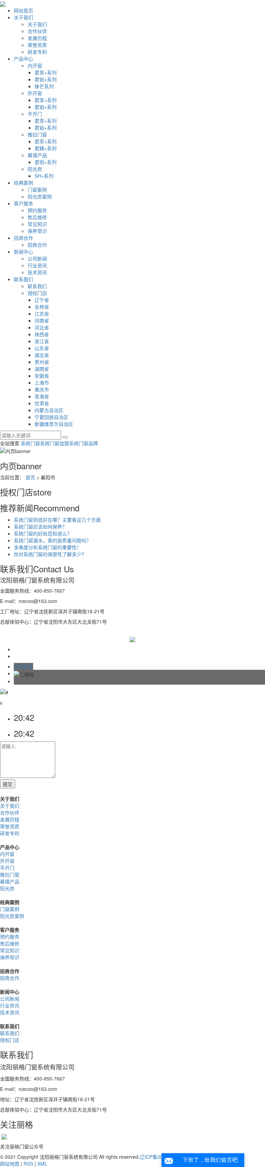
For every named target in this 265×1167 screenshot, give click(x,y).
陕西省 (42, 334)
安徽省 (42, 375)
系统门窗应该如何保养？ (40, 526)
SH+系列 (44, 175)
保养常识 (37, 230)
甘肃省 (42, 403)
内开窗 (35, 65)
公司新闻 (37, 258)
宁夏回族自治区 (51, 416)
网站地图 (9, 1163)
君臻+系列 (46, 148)
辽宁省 (42, 299)
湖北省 (42, 354)
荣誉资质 (37, 44)
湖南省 (42, 368)
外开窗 (35, 93)
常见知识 (37, 224)
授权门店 (37, 292)
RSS (28, 1163)
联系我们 (23, 279)
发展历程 (37, 37)
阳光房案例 (40, 196)
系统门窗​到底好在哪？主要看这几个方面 (57, 519)
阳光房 (35, 168)
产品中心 (23, 58)
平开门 (35, 113)
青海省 (42, 396)
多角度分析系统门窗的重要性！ (47, 547)
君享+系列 (46, 72)
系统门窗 (30, 443)
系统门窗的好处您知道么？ (43, 533)
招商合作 (23, 237)
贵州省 (42, 361)
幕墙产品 (37, 155)
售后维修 (37, 217)
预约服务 (37, 210)
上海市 (42, 382)
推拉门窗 (37, 134)
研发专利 (37, 51)
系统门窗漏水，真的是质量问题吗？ (52, 540)
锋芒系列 (44, 86)
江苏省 (42, 313)
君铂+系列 (46, 79)
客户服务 (23, 203)
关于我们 (23, 17)
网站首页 (23, 10)
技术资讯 (37, 272)
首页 (30, 477)
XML (42, 1163)
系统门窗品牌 (83, 443)
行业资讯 (37, 265)
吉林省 (42, 306)
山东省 (42, 348)
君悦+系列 (46, 161)
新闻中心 (23, 251)
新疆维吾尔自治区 (54, 423)
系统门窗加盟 (54, 443)
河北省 (42, 327)
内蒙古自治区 (49, 410)
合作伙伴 (37, 31)
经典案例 (23, 182)
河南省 (42, 320)
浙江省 (42, 341)
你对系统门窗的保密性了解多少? (49, 554)
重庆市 (42, 389)
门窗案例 (37, 189)
